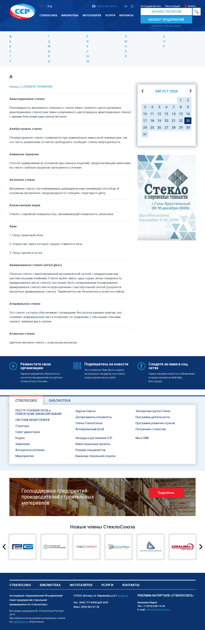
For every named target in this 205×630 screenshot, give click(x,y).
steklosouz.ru (20, 621)
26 (159, 127)
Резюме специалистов (90, 450)
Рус (41, 6)
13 (166, 114)
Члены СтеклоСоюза (88, 423)
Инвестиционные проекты (92, 444)
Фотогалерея (91, 15)
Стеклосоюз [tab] (26, 400)
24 (145, 127)
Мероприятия (24, 456)
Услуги (110, 15)
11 (152, 114)
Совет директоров (27, 432)
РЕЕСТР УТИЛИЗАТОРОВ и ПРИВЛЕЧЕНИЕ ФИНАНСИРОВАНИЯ (38, 412)
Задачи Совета (85, 411)
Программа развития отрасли (155, 423)
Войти (192, 6)
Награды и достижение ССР (93, 438)
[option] (167, 197)
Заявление (22, 444)
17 (145, 121)
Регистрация (172, 6)
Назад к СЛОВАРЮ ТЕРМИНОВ (30, 86)
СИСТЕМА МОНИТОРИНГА (32, 420)
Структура (22, 426)
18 (152, 121)
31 (145, 134)
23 (188, 121)
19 (159, 121)
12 (159, 114)
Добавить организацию (166, 25)
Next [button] (201, 547)
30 (188, 127)
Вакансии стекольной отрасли (95, 456)
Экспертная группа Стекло (153, 411)
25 (152, 127)
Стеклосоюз (48, 15)
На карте (123, 595)
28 (173, 127)
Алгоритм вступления (29, 450)
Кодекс (20, 438)
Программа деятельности (153, 417)
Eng (50, 6)
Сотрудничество (150, 6)
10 (145, 114)
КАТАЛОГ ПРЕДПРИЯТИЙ (166, 19)
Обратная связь (107, 6)
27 (166, 127)
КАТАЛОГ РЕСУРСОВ (166, 11)
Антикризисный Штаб (89, 429)
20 (166, 121)
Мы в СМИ (142, 438)
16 (188, 114)
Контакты (126, 15)
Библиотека (69, 15)
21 (173, 121)
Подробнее (166, 493)
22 (181, 121)
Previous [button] (4, 547)
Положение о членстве (151, 429)
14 (173, 114)
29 (181, 127)
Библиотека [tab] (59, 400)
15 (181, 114)
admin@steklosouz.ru (158, 609)
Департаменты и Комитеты (93, 417)
